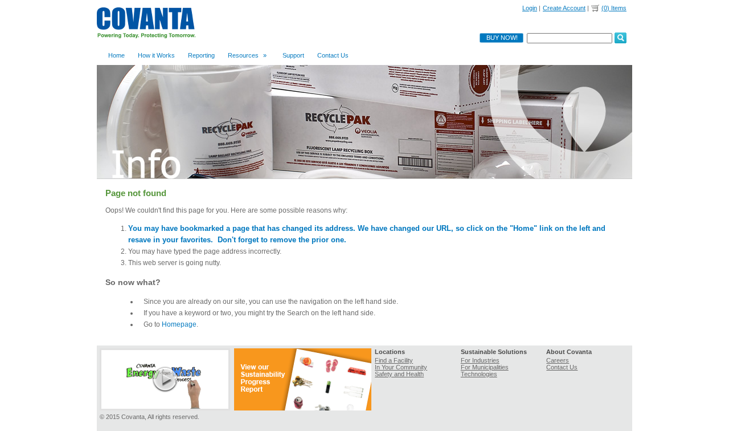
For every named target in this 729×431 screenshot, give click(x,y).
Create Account (564, 8)
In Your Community (401, 367)
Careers (557, 360)
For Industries (480, 360)
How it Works (156, 55)
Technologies (479, 374)
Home (116, 55)
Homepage (179, 324)
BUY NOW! (502, 37)
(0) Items (613, 8)
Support (293, 55)
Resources (247, 55)
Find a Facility (394, 360)
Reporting (201, 55)
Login (529, 8)
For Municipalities (485, 367)
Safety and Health (399, 374)
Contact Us (333, 55)
